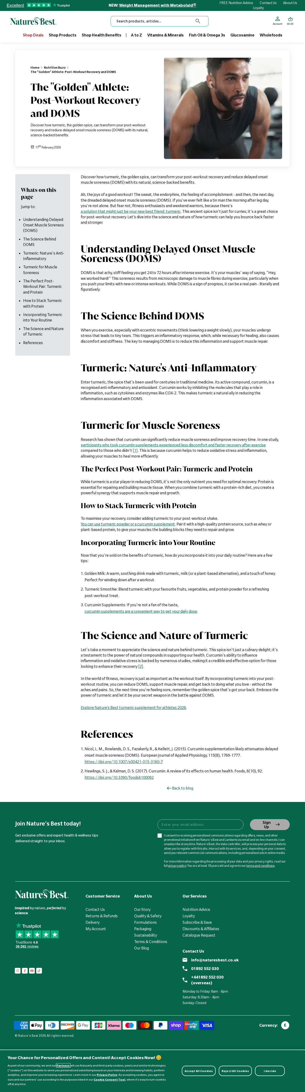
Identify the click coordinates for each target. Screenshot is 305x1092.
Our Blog (141, 948)
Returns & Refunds (102, 915)
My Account (96, 928)
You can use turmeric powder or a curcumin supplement (128, 524)
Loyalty (258, 8)
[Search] (198, 21)
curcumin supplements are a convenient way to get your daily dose (141, 611)
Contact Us (268, 3)
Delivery (93, 922)
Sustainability (145, 935)
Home (35, 67)
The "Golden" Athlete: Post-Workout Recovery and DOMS (73, 72)
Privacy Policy (107, 1075)
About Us (290, 3)
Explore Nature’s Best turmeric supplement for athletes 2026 (133, 707)
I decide (270, 1071)
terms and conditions (260, 865)
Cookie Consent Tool (109, 1079)
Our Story (142, 909)
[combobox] (159, 21)
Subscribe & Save (197, 922)
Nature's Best (28, 1035)
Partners (63, 1065)
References (33, 342)
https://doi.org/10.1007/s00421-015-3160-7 (124, 761)
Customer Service (103, 896)
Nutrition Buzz (55, 67)
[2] (140, 666)
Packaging (142, 928)
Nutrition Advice (196, 909)
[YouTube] (32, 971)
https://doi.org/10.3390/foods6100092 (119, 777)
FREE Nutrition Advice (236, 3)
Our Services (195, 896)
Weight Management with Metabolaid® (157, 5)
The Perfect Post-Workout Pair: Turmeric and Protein (42, 287)
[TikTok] (39, 971)
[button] (290, 21)
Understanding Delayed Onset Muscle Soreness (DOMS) (43, 225)
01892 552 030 (205, 968)
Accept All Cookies (199, 1071)
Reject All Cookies (235, 1071)
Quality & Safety (148, 915)
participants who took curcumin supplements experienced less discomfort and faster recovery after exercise (173, 445)
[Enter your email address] (200, 824)
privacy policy (177, 865)
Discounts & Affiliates (201, 928)
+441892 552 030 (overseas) (207, 980)
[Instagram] (17, 971)
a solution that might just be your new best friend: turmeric (131, 211)
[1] (135, 450)
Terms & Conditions (150, 941)
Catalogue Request (199, 935)
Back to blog (182, 788)
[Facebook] (25, 971)
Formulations (145, 922)
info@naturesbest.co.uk (215, 960)
